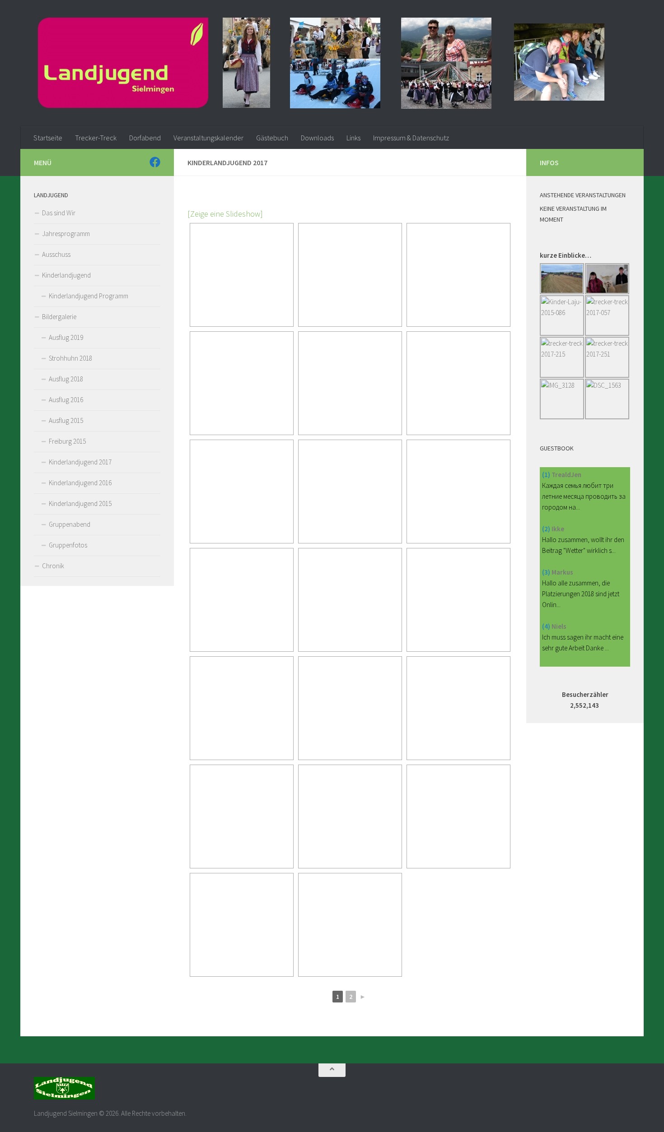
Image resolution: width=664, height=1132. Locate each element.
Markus (562, 572)
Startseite (47, 137)
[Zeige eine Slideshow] (225, 214)
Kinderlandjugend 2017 (80, 462)
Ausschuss (56, 254)
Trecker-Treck (96, 137)
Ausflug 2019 (66, 337)
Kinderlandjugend (66, 275)
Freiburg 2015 (67, 441)
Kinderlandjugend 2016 (80, 482)
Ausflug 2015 (66, 420)
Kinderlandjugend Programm (88, 296)
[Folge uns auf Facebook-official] (155, 162)
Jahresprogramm (66, 233)
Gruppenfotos (68, 545)
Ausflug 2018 (66, 379)
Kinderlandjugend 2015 (80, 503)
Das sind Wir (58, 213)
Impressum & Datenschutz (411, 137)
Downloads (317, 137)
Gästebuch (272, 137)
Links (353, 137)
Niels (559, 626)
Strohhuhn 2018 (70, 358)
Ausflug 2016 (66, 399)
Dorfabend (145, 137)
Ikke (558, 528)
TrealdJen (566, 474)
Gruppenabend (69, 524)
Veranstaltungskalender (208, 137)
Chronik (53, 565)
